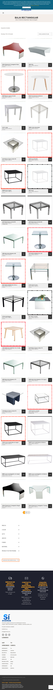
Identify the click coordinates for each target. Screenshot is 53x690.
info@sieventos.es (6, 631)
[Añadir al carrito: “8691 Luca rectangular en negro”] (24, 474)
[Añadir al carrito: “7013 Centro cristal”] (50, 411)
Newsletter (13, 652)
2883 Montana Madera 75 (9, 379)
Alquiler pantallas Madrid (14, 685)
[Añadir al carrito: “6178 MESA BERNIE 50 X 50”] (50, 254)
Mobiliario (4, 648)
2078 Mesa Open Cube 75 (36, 348)
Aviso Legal (5, 682)
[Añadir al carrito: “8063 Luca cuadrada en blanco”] (50, 443)
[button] (45, 34)
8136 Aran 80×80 (33, 159)
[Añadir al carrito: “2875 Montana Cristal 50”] (50, 222)
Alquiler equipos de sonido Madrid (8, 684)
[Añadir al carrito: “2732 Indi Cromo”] (50, 286)
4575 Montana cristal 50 (9, 222)
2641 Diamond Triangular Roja (10, 64)
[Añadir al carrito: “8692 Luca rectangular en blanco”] (50, 474)
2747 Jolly (5, 127)
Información (13, 655)
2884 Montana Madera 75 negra (37, 379)
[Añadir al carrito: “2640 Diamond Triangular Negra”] (24, 506)
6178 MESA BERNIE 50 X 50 (35, 253)
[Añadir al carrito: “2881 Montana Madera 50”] (24, 254)
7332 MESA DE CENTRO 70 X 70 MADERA (12, 348)
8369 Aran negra (6, 190)
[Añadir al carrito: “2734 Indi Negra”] (24, 317)
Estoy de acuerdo (26, 7)
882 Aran (31, 190)
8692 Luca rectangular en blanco (38, 474)
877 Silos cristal (33, 316)
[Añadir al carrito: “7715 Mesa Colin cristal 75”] (24, 411)
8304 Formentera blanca (36, 96)
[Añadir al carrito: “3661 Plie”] (50, 65)
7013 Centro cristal (34, 411)
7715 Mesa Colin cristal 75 (9, 411)
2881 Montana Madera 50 (9, 253)
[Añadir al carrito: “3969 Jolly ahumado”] (50, 128)
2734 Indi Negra (6, 316)
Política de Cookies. (35, 5)
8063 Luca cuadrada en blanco (37, 442)
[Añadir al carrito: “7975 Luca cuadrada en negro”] (24, 443)
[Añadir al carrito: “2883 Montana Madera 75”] (24, 380)
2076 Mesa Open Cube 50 (9, 159)
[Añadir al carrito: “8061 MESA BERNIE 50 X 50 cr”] (24, 286)
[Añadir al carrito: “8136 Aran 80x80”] (50, 159)
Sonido (4, 655)
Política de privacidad (15, 682)
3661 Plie (31, 64)
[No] (51, 4)
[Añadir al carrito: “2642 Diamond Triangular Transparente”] (50, 506)
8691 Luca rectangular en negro (11, 474)
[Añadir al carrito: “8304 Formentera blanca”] (50, 96)
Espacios (4, 659)
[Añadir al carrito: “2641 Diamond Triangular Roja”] (24, 65)
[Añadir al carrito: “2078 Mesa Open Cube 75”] (50, 348)
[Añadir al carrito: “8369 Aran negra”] (24, 191)
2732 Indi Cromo (33, 285)
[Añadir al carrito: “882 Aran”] (50, 191)
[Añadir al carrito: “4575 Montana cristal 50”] (24, 222)
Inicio (17, 19)
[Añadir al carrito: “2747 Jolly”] (24, 128)
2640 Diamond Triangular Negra (11, 505)
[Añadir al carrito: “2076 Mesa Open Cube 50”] (24, 159)
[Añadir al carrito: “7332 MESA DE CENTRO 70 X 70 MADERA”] (24, 348)
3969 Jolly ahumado (34, 127)
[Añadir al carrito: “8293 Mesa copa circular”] (24, 96)
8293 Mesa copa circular (9, 96)
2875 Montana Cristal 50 (35, 222)
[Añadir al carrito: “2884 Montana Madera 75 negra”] (50, 380)
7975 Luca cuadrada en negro (10, 442)
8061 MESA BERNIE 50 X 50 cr (9, 285)
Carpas (4, 657)
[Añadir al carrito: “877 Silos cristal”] (50, 317)
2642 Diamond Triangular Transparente (38, 505)
